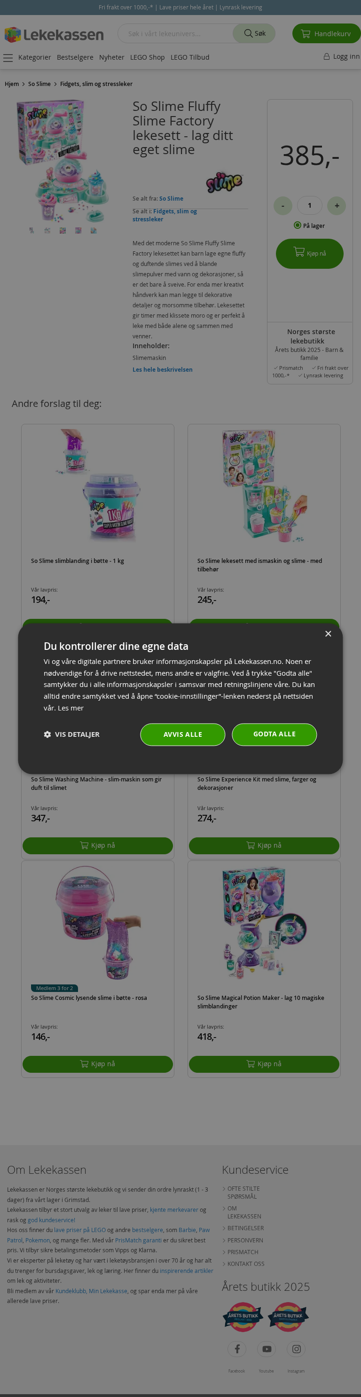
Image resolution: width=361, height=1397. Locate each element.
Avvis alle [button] (183, 734)
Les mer (71, 707)
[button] (72, 734)
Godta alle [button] (274, 733)
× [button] (327, 634)
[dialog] (180, 698)
